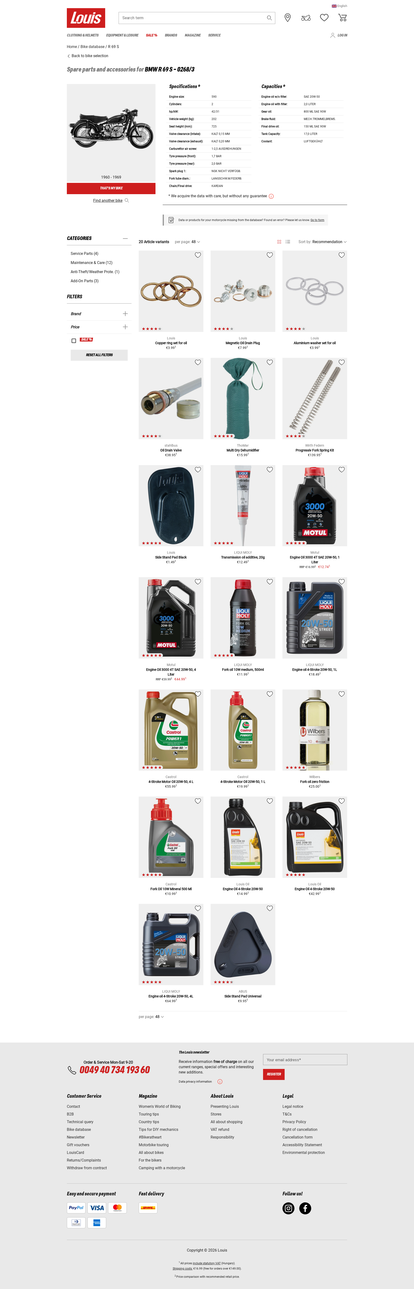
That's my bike (111, 188)
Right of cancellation (299, 1129)
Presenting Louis (225, 1106)
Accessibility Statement (302, 1145)
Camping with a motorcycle (162, 1168)
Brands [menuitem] (171, 35)
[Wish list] (324, 17)
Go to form (317, 220)
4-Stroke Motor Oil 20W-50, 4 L (171, 782)
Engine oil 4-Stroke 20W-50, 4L (171, 996)
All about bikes (151, 1152)
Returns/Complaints (84, 1160)
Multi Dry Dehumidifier (243, 450)
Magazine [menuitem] (193, 35)
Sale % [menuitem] (151, 35)
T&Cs (287, 1114)
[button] (339, 6)
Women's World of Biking (160, 1106)
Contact (73, 1106)
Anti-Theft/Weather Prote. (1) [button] (95, 272)
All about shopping (226, 1122)
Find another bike (107, 200)
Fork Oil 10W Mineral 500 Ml (171, 889)
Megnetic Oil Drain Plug (243, 343)
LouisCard (75, 1152)
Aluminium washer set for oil (315, 343)
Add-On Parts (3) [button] (85, 281)
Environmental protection (303, 1152)
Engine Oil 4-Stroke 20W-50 (243, 889)
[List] (288, 242)
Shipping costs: (183, 1268)
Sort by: (305, 242)
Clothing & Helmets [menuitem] (82, 35)
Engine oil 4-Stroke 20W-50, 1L (314, 669)
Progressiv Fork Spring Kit (315, 450)
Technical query (80, 1122)
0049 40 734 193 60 (114, 1070)
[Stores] (288, 17)
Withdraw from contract (87, 1168)
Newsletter (76, 1137)
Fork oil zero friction (314, 782)
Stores (216, 1114)
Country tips (149, 1122)
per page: (182, 242)
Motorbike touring (154, 1145)
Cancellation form (297, 1137)
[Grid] (279, 241)
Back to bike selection (89, 56)
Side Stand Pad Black (171, 557)
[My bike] (306, 17)
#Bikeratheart (150, 1137)
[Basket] (342, 17)
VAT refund (220, 1129)
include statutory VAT (207, 1263)
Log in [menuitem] (342, 35)
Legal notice (292, 1106)
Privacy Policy (294, 1122)
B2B (70, 1114)
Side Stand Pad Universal (242, 996)
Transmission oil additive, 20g (243, 557)
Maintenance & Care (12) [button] (92, 262)
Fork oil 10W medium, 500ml (243, 669)
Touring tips (149, 1114)
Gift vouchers (78, 1145)
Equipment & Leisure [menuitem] (122, 35)
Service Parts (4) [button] (84, 253)
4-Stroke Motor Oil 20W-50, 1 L (242, 782)
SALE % (86, 340)
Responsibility (222, 1137)
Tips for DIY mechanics (158, 1129)
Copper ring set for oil (171, 343)
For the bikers (150, 1160)
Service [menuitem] (214, 35)
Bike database (79, 1129)
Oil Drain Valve (171, 450)
